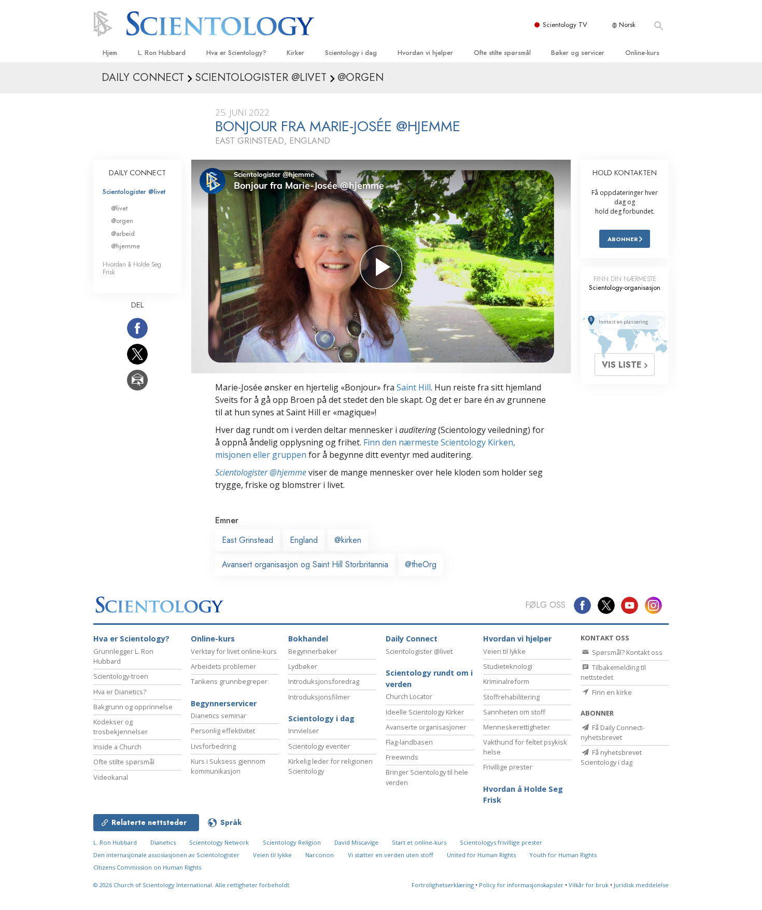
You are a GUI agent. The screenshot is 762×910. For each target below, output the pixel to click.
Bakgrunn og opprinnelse (133, 706)
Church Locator (409, 696)
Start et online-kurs (419, 842)
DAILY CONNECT (137, 172)
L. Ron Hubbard (162, 53)
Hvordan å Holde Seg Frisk (132, 268)
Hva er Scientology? (236, 53)
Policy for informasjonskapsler (521, 885)
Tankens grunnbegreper (229, 681)
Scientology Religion (292, 842)
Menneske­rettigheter (516, 727)
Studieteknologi (507, 666)
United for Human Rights (481, 855)
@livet (119, 208)
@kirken (347, 540)
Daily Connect (412, 638)
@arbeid (123, 234)
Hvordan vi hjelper (425, 53)
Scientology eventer (319, 746)
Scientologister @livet (134, 192)
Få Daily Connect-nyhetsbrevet (612, 732)
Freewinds (402, 757)
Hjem (110, 53)
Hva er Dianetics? (119, 691)
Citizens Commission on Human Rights (147, 867)
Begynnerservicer (224, 703)
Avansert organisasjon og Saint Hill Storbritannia (305, 564)
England (304, 540)
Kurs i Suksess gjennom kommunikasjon (228, 766)
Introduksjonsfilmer (319, 697)
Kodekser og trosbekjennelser (120, 726)
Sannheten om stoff (514, 712)
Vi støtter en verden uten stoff (390, 855)
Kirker (295, 53)
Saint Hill (414, 387)
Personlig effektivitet (223, 730)
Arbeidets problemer (223, 666)
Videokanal (110, 777)
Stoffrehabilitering (511, 697)
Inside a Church (117, 746)
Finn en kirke (611, 692)
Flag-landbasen (409, 742)
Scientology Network (219, 842)
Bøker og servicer (577, 53)
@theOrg (420, 564)
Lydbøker (302, 666)
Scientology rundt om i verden (429, 678)
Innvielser (303, 730)
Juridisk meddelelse (641, 885)
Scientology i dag (351, 53)
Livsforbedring (213, 746)
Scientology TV (565, 25)
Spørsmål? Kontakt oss (626, 652)
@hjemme (125, 246)
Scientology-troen (120, 676)
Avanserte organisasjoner (426, 727)
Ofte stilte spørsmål (502, 53)
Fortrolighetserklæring (443, 885)
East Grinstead (247, 540)
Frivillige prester (507, 767)
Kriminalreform (506, 681)
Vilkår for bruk (589, 885)
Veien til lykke (504, 651)
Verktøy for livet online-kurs (234, 651)
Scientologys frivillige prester (501, 842)
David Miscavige (356, 842)
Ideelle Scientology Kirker (425, 712)
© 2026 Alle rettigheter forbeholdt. (192, 885)
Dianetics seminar (218, 715)
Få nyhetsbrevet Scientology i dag (611, 757)
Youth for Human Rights (563, 855)
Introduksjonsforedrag (323, 681)
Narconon (319, 855)
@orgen (122, 221)
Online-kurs (642, 53)
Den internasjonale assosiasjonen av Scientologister (166, 855)
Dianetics (163, 842)
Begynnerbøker (312, 651)
